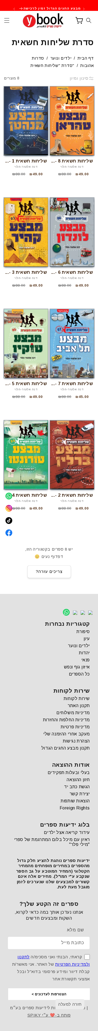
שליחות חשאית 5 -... (26, 383)
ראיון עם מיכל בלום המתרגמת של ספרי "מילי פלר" (52, 842)
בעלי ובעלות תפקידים (69, 772)
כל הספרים (79, 674)
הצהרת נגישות (76, 741)
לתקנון (23, 957)
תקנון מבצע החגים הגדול (65, 748)
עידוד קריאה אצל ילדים (67, 832)
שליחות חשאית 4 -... (26, 495)
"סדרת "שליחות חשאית (52, 65)
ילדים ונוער (61, 58)
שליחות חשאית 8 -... (72, 161)
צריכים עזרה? (49, 571)
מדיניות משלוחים (73, 712)
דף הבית (86, 58)
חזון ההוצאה (78, 779)
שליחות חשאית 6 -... (72, 272)
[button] (7, 20)
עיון (87, 638)
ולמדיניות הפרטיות (72, 964)
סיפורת (83, 631)
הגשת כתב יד (77, 786)
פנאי (85, 660)
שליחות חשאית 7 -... (72, 383)
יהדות (84, 652)
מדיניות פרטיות (75, 727)
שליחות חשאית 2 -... (72, 495)
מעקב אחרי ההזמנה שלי (66, 734)
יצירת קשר (80, 793)
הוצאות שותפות (75, 801)
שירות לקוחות (77, 698)
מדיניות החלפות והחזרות (66, 719)
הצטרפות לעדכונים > (49, 994)
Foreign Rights (75, 808)
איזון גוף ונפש (77, 667)
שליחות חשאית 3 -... (26, 272)
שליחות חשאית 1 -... (26, 161)
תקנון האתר (79, 705)
